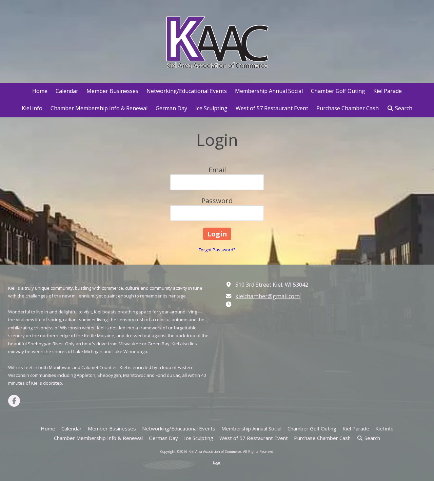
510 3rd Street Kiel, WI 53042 (271, 284)
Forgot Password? (217, 250)
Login (217, 462)
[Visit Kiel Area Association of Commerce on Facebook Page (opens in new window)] (14, 401)
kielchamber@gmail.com (267, 296)
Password (217, 200)
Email (217, 169)
